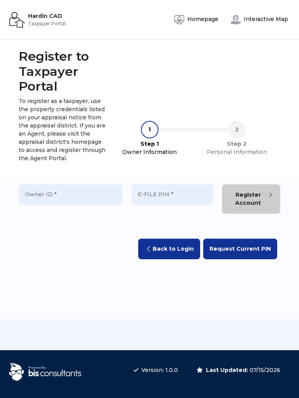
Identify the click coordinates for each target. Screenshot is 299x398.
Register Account (248, 198)
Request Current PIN (240, 248)
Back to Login (173, 248)
